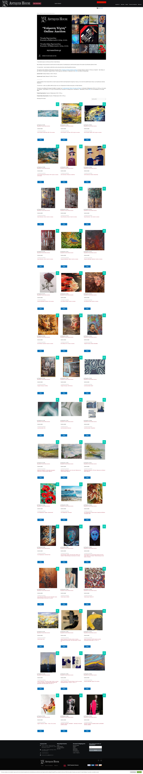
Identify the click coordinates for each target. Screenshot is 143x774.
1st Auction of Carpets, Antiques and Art (69, 69)
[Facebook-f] (98, 760)
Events (126, 4)
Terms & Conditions (133, 4)
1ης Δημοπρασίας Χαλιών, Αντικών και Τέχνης (71, 88)
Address (74, 746)
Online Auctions (60, 746)
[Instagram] (101, 760)
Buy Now (122, 4)
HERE (76, 71)
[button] (37, 4)
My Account (75, 749)
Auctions (117, 4)
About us (139, 4)
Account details (76, 745)
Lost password (76, 751)
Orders (74, 747)
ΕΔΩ (90, 89)
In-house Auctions (60, 747)
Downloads (75, 748)
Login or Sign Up (58, 3)
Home (38, 13)
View (41, 139)
